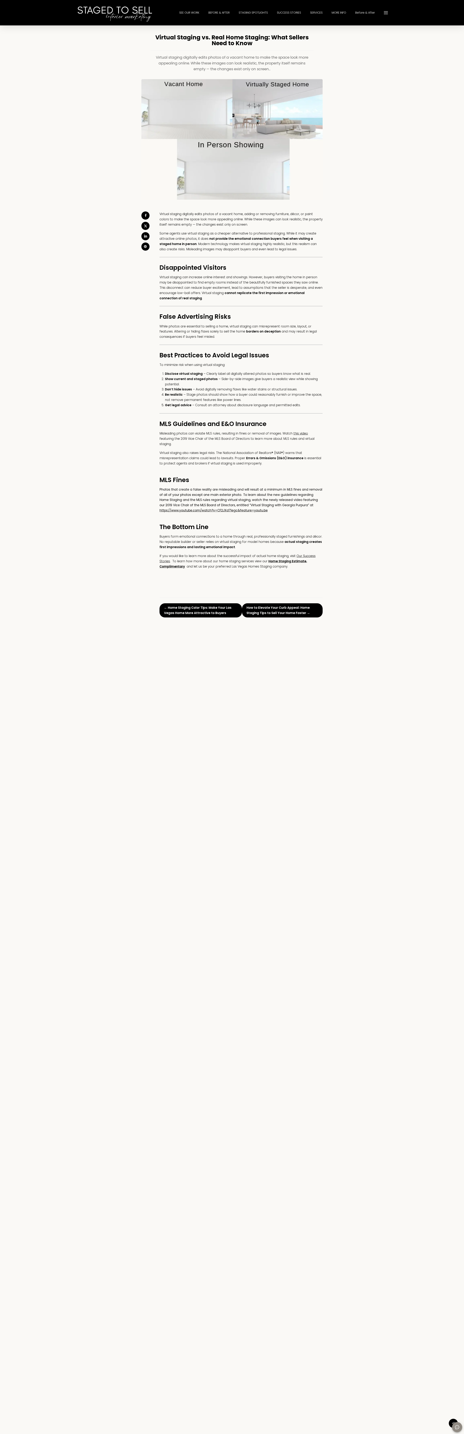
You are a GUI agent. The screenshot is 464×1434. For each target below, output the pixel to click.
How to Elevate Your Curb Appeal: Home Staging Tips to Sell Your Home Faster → (278, 610)
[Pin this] (145, 246)
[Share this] (145, 215)
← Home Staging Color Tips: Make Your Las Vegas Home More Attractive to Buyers (197, 610)
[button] (386, 13)
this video (300, 433)
